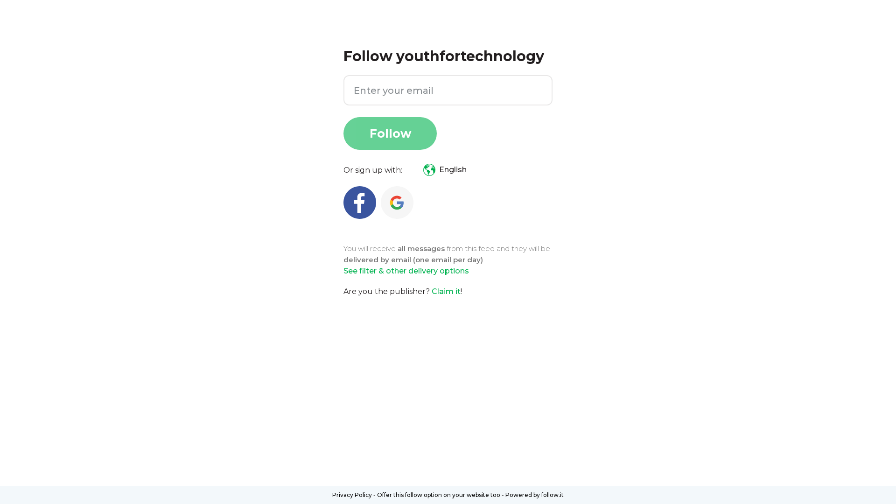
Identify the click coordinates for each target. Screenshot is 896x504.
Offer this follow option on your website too (438, 494)
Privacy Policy (352, 494)
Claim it (446, 291)
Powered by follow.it (534, 494)
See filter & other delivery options (406, 270)
